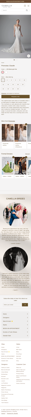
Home (2, 62)
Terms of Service (20, 383)
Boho (17, 351)
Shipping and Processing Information (23, 380)
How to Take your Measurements (20, 370)
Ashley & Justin (5, 367)
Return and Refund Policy (21, 376)
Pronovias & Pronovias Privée (7, 395)
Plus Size (18, 358)
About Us (18, 367)
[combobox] (15, 10)
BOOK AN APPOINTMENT (8, 356)
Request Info (15, 96)
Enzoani (3, 376)
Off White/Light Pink (2, 72)
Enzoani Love (5, 378)
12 (3, 84)
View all (27, 153)
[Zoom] (28, 55)
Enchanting (4, 374)
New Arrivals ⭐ (5, 351)
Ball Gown (19, 349)
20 (22, 84)
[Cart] (25, 5)
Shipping (3, 93)
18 (18, 84)
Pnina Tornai (4, 392)
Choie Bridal (4, 372)
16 (13, 84)
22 (3, 88)
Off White (6, 72)
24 (8, 88)
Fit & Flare (19, 354)
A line (17, 347)
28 (18, 88)
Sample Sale (4, 360)
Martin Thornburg (5, 389)
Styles (3, 354)
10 (24, 80)
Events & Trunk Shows (7, 358)
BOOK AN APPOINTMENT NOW (15, 1)
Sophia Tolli (4, 398)
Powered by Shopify (12, 413)
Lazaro (3, 380)
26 (13, 88)
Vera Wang (4, 400)
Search (3, 413)
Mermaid (18, 356)
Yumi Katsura (4, 402)
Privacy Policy (20, 373)
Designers (4, 349)
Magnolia (3, 387)
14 (8, 84)
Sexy (17, 360)
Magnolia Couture (6, 385)
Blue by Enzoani (5, 369)
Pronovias (11, 121)
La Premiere (4, 383)
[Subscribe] (25, 304)
